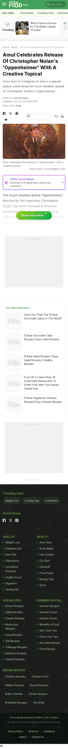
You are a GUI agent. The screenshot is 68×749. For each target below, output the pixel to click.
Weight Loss (12, 500)
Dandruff (45, 566)
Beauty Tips (47, 579)
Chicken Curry (40, 676)
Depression (12, 560)
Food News (27, 13)
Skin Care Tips (48, 630)
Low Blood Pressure (11, 569)
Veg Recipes (12, 600)
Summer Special (49, 600)
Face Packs (46, 573)
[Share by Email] (56, 116)
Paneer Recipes (15, 618)
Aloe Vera (45, 542)
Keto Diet (10, 554)
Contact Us (38, 737)
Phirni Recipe (47, 648)
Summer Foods (48, 612)
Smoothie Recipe (50, 642)
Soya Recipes (13, 634)
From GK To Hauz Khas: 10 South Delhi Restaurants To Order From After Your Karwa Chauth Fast (41, 383)
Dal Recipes (12, 640)
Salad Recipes (14, 612)
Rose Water (46, 548)
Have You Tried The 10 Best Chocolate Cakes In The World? (43, 316)
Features (8, 13)
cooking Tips (45, 13)
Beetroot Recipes (15, 653)
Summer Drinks (48, 618)
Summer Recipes (50, 605)
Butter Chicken (14, 693)
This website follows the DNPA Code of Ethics (34, 717)
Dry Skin (45, 560)
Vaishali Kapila (20, 97)
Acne (43, 585)
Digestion (11, 583)
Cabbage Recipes (16, 647)
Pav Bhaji (38, 702)
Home (6, 47)
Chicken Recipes (15, 676)
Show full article (32, 215)
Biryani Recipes (39, 685)
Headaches (12, 589)
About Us (33, 731)
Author (22, 737)
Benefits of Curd (49, 624)
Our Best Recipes (18, 307)
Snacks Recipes (15, 659)
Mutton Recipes (14, 685)
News (14, 47)
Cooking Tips (31, 500)
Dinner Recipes (14, 605)
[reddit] (6, 119)
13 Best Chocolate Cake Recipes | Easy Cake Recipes (41, 337)
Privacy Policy (15, 731)
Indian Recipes (14, 670)
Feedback (49, 731)
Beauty (43, 537)
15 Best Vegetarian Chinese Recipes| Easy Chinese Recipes (43, 399)
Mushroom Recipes (11, 626)
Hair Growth (46, 554)
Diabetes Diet (13, 548)
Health (8, 537)
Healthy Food (13, 577)
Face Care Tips (49, 636)
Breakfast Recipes (16, 702)
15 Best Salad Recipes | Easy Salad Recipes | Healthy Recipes (41, 360)
